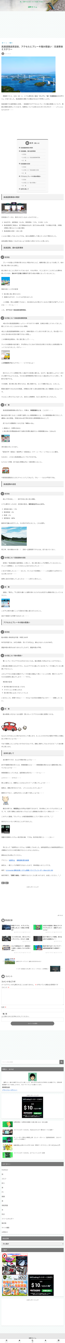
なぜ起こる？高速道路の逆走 (30, 170)
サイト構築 (5, 1227)
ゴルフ (4, 1179)
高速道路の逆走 (25, 164)
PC (3, 1192)
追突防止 (12, 860)
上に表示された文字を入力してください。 (15, 1016)
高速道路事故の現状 (27, 148)
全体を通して (25, 189)
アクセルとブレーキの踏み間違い (31, 176)
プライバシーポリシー (9, 1090)
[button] (61, 1062)
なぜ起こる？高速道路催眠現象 (31, 157)
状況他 (24, 154)
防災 (3, 1214)
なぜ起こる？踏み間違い (29, 182)
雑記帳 (4, 1223)
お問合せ (5, 1232)
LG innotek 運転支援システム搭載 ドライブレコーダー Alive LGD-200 (29, 870)
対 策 (24, 160)
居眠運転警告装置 (23, 860)
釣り (3, 1183)
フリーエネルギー (8, 1219)
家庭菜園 (5, 1205)
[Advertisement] (32, 25)
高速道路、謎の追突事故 (28, 151)
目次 (31, 143)
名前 (3, 1007)
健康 (3, 1196)
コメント (5, 987)
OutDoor (5, 1170)
